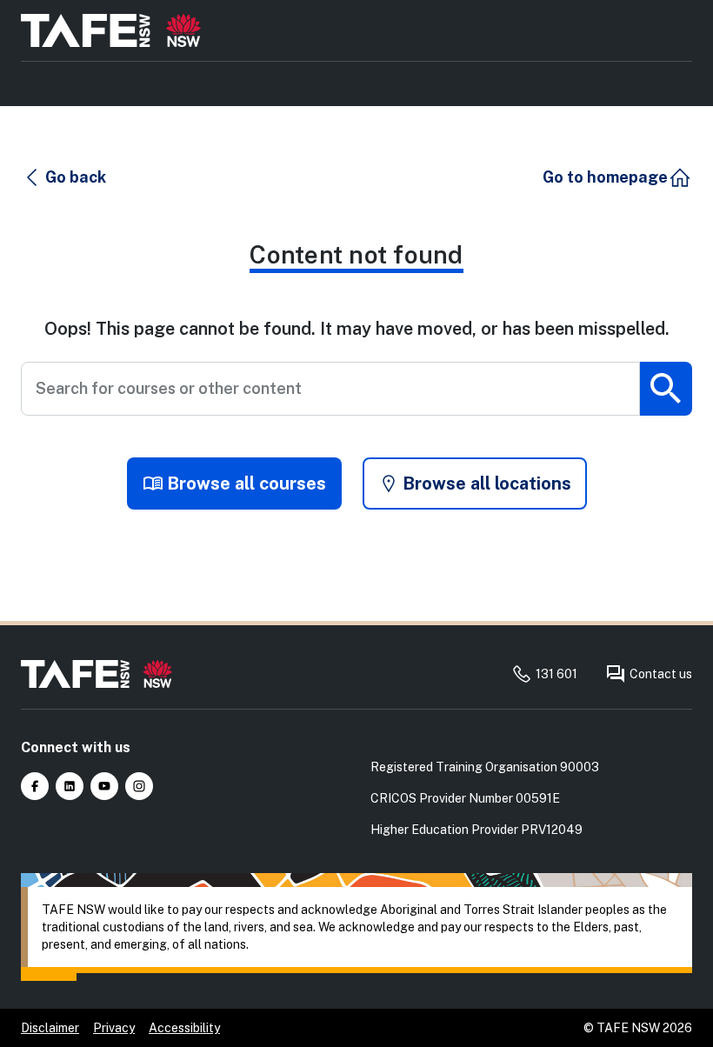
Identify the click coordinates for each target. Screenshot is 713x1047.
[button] (64, 177)
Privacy (114, 1028)
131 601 (556, 674)
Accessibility (184, 1028)
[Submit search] (666, 389)
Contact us (661, 674)
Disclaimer (50, 1028)
